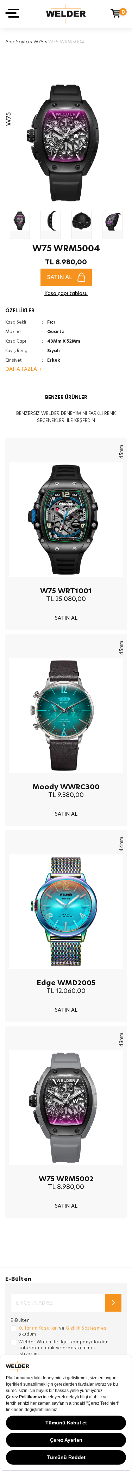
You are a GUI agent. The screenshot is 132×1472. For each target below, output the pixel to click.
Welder (66, 14)
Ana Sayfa (17, 41)
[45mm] (66, 582)
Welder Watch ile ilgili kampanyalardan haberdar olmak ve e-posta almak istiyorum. (63, 1348)
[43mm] (66, 1170)
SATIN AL (59, 277)
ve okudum (63, 1331)
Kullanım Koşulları (38, 1328)
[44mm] (66, 974)
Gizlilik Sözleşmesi (87, 1328)
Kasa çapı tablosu (66, 293)
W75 (38, 41)
